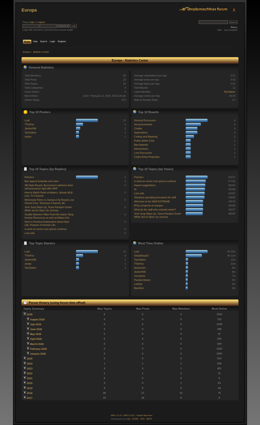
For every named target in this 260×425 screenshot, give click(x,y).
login (32, 22)
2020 (29, 383)
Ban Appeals (141, 144)
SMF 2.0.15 (116, 415)
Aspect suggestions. (145, 185)
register (41, 22)
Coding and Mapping (145, 136)
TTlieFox (29, 124)
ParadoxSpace (142, 280)
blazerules (140, 267)
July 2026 (35, 324)
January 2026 (38, 353)
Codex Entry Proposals (146, 157)
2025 (29, 358)
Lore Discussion (143, 152)
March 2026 (37, 344)
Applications (141, 132)
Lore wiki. (30, 233)
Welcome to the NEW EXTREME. (152, 201)
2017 (29, 398)
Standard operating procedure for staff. (155, 197)
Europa (29, 10)
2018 (29, 393)
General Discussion (145, 120)
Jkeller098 (30, 128)
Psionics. (30, 177)
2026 (29, 314)
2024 (29, 363)
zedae (28, 136)
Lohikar (138, 284)
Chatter (138, 128)
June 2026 (36, 329)
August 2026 (37, 319)
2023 (29, 368)
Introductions (141, 148)
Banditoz (139, 288)
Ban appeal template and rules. (42, 181)
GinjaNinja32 (141, 255)
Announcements (143, 124)
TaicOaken (229, 91)
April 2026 (36, 339)
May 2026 (35, 334)
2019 (29, 388)
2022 (29, 373)
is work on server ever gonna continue (46, 229)
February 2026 (38, 349)
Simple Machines (144, 415)
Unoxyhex (139, 276)
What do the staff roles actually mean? (155, 209)
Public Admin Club (144, 140)
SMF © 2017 (129, 415)
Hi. (135, 189)
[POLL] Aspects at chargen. (149, 205)
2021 (29, 378)
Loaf (27, 120)
